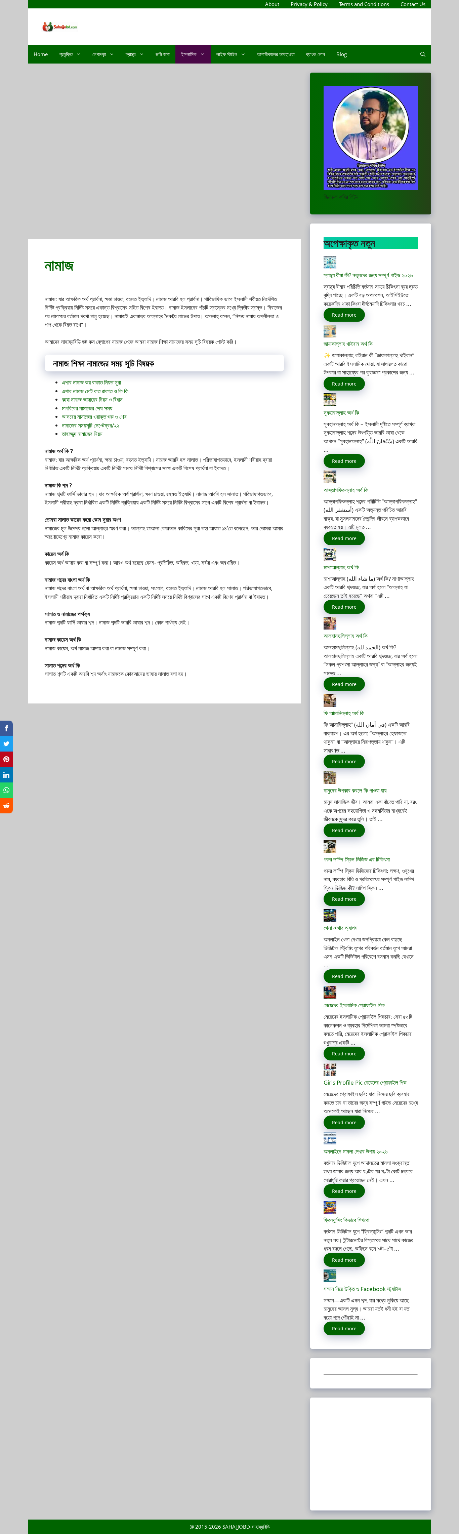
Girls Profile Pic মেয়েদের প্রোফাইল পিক (365, 1082)
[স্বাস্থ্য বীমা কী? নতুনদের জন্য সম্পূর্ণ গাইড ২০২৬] (330, 266)
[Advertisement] (164, 154)
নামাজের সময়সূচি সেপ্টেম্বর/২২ (90, 425)
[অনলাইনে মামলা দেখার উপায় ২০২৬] (330, 1142)
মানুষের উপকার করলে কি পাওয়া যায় (355, 790)
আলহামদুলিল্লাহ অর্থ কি (346, 636)
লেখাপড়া (99, 54)
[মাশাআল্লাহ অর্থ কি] (330, 558)
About (272, 4)
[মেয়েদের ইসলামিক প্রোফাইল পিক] (330, 997)
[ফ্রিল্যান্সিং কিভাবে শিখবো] (330, 1211)
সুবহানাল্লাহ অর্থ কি (341, 412)
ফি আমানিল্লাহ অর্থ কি (344, 713)
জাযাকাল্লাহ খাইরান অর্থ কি (348, 344)
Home (41, 54)
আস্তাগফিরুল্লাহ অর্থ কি (346, 490)
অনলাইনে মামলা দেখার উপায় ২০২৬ (355, 1151)
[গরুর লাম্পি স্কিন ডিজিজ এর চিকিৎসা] (330, 850)
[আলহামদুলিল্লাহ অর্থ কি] (330, 627)
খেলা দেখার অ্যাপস (341, 928)
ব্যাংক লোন (315, 54)
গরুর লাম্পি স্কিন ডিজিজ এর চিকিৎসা (357, 859)
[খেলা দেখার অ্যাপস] (330, 919)
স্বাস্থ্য (131, 54)
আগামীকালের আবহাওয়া (276, 54)
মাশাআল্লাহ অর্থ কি (341, 567)
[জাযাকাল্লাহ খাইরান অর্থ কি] (330, 335)
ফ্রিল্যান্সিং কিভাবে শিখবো (346, 1220)
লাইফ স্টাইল (226, 54)
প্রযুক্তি (66, 54)
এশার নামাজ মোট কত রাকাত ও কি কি (95, 391)
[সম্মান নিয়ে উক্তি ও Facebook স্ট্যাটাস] (330, 1280)
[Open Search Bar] (423, 54)
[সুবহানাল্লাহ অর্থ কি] (330, 404)
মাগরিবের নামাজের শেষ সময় (87, 408)
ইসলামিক (189, 54)
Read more (344, 315)
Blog (341, 54)
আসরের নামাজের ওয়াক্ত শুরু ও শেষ (94, 416)
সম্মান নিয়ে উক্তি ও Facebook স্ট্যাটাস (362, 1289)
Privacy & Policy (309, 4)
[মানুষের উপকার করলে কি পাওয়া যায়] (330, 782)
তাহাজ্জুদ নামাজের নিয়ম (82, 434)
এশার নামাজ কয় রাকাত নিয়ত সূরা (91, 382)
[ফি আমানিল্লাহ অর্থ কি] (330, 705)
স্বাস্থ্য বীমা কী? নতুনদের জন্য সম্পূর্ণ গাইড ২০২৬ (368, 275)
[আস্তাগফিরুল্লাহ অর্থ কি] (330, 481)
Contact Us (413, 4)
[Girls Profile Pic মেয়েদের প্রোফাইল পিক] (330, 1074)
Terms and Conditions (364, 4)
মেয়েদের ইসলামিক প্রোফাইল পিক (354, 1005)
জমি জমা (163, 54)
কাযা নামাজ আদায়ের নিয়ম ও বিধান (92, 399)
